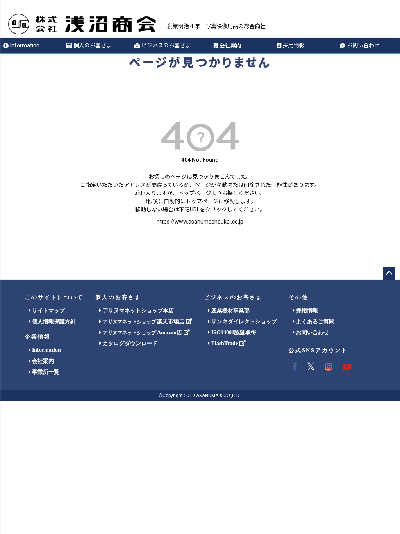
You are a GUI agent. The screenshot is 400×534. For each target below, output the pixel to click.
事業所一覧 (44, 372)
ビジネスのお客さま (166, 45)
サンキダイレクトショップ (243, 321)
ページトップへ (389, 273)
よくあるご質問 (314, 321)
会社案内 (230, 45)
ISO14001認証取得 (233, 332)
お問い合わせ (363, 45)
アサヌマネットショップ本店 (137, 311)
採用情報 (294, 45)
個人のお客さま (92, 45)
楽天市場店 (144, 321)
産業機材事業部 (230, 311)
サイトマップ (47, 311)
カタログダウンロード (129, 343)
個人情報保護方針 (53, 321)
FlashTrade (224, 343)
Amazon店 (143, 332)
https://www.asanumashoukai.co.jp (200, 222)
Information (24, 45)
